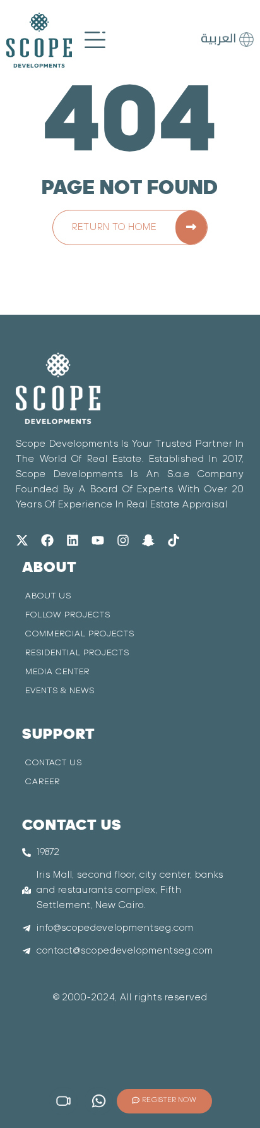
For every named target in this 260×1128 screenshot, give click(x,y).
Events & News (60, 691)
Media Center (57, 672)
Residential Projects (77, 653)
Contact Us (53, 763)
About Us (48, 596)
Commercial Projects (79, 634)
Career (42, 782)
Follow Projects (67, 615)
